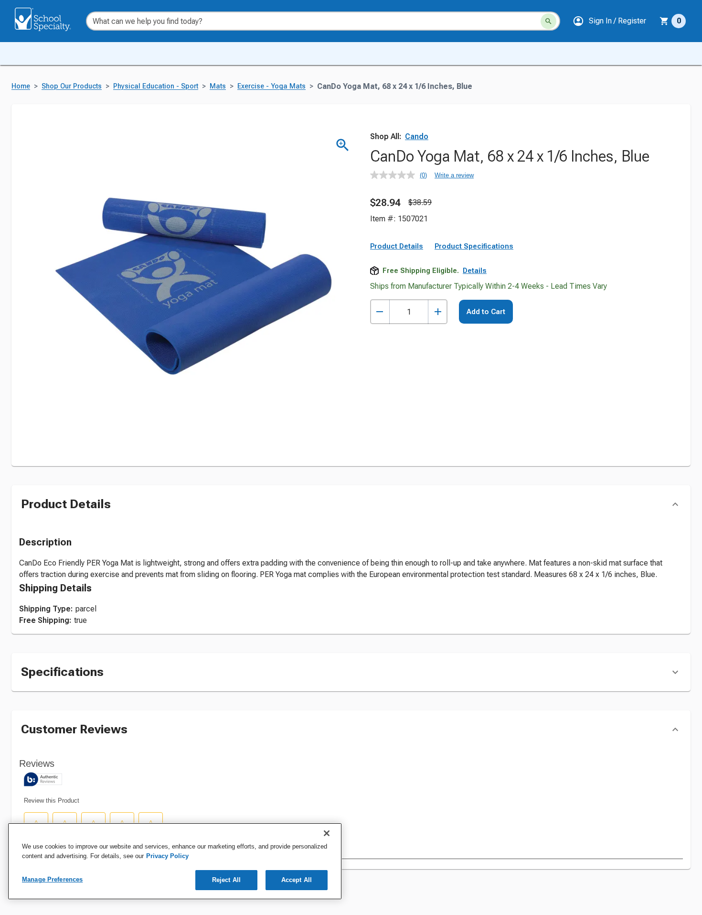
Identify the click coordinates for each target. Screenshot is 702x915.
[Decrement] (380, 312)
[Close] (326, 833)
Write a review (454, 175)
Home (20, 86)
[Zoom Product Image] (343, 145)
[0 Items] (664, 21)
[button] (609, 21)
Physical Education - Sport (155, 86)
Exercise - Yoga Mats (271, 86)
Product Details (396, 246)
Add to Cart (486, 311)
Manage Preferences (52, 879)
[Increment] (437, 312)
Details (475, 270)
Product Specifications (474, 246)
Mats (218, 86)
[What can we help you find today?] (548, 21)
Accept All (296, 879)
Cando (416, 136)
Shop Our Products (72, 86)
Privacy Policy (167, 856)
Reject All (226, 879)
